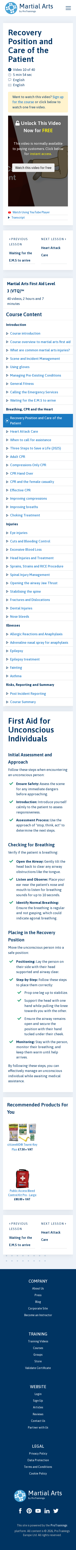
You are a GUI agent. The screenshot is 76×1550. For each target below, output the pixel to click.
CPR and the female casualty (32, 482)
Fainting (16, 668)
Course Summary (23, 702)
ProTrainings (58, 1525)
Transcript (18, 217)
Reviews (38, 1414)
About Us (38, 1288)
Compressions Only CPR (28, 465)
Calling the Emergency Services (34, 392)
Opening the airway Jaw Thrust (34, 583)
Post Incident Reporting (28, 694)
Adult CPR (17, 457)
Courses (38, 1348)
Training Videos (38, 1341)
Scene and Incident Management (35, 359)
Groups (38, 1354)
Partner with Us (38, 1427)
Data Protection (38, 1460)
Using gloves (19, 367)
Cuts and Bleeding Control (30, 541)
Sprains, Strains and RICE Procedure (36, 566)
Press (38, 1295)
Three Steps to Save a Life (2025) (35, 448)
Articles (38, 1407)
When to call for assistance (30, 440)
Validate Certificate (38, 1368)
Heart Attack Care (24, 431)
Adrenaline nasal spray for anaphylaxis (39, 643)
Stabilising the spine (25, 591)
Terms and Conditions (38, 1466)
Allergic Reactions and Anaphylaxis (36, 634)
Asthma (15, 676)
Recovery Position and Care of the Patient (36, 420)
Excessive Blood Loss (26, 549)
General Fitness (22, 384)
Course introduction (25, 333)
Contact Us (38, 1420)
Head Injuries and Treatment (32, 558)
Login (38, 1394)
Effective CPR (20, 490)
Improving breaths (24, 507)
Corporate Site (38, 1308)
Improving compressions (28, 498)
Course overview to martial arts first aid (40, 342)
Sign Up (38, 1400)
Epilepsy (16, 651)
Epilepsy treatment (25, 659)
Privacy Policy (38, 1453)
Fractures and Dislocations (30, 600)
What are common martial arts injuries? (40, 350)
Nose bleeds (19, 616)
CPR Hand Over (21, 473)
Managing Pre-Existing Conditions (35, 375)
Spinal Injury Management (30, 575)
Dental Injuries (21, 608)
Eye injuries (18, 533)
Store (38, 1361)
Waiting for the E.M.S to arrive (33, 400)
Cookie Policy (38, 1473)
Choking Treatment (25, 515)
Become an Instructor (38, 1315)
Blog (38, 1301)
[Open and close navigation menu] (68, 8)
